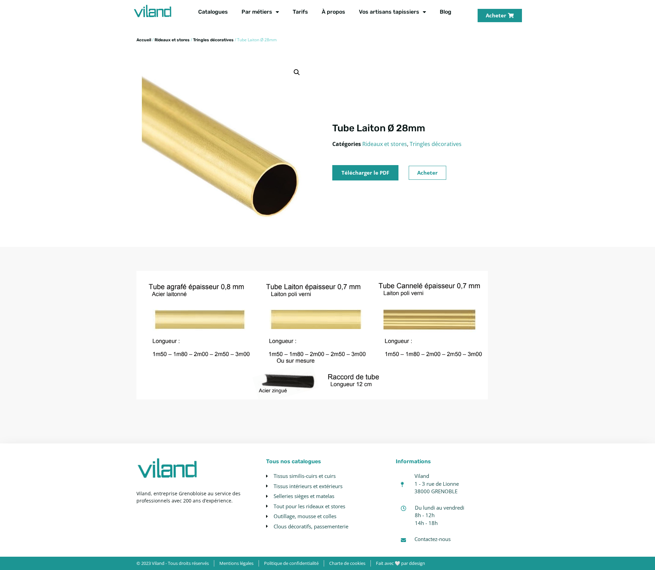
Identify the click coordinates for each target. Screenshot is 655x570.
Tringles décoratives (213, 40)
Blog (445, 12)
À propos (333, 12)
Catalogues (213, 12)
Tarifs (300, 12)
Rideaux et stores (172, 40)
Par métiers (257, 12)
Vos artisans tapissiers (389, 12)
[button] (297, 72)
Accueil (143, 40)
